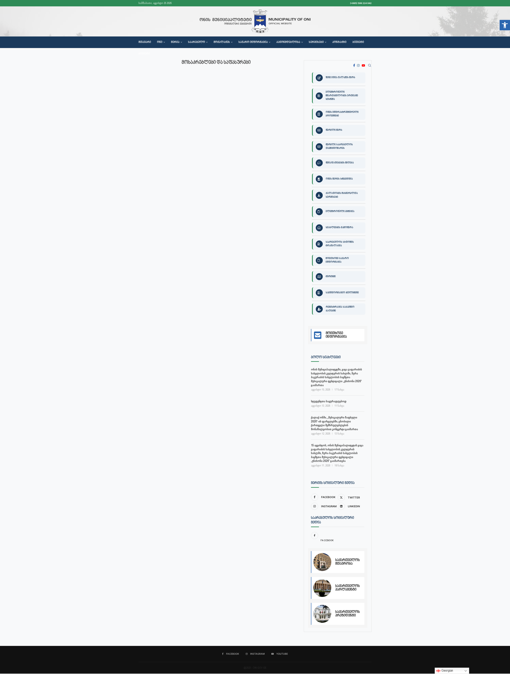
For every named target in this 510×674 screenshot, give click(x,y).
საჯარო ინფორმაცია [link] (253, 42)
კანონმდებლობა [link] (288, 42)
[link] (505, 25)
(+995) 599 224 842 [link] (361, 3)
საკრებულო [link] (196, 42)
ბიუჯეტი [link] (358, 42)
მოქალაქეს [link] (222, 42)
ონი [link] (159, 42)
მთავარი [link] (144, 42)
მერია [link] (175, 42)
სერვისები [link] (316, 42)
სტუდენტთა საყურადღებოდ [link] (328, 401)
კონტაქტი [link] (339, 42)
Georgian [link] (447, 670)
